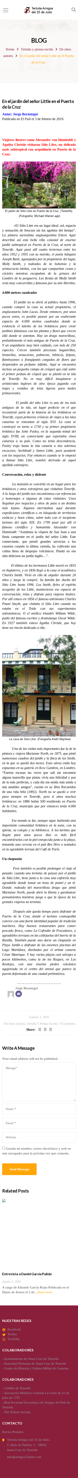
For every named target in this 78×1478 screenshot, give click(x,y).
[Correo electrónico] (18, 994)
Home (10, 49)
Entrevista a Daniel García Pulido (27, 1274)
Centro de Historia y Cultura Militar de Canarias (36, 1368)
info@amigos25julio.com (24, 1457)
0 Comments (67, 1023)
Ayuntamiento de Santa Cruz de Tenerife (31, 1358)
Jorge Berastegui (26, 988)
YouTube (13, 1339)
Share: (31, 1029)
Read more (45, 1292)
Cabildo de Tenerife (17, 1388)
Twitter (12, 1334)
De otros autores (14, 1023)
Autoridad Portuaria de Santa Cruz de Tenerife (35, 1363)
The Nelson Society (17, 1412)
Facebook (14, 1329)
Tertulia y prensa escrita (37, 49)
